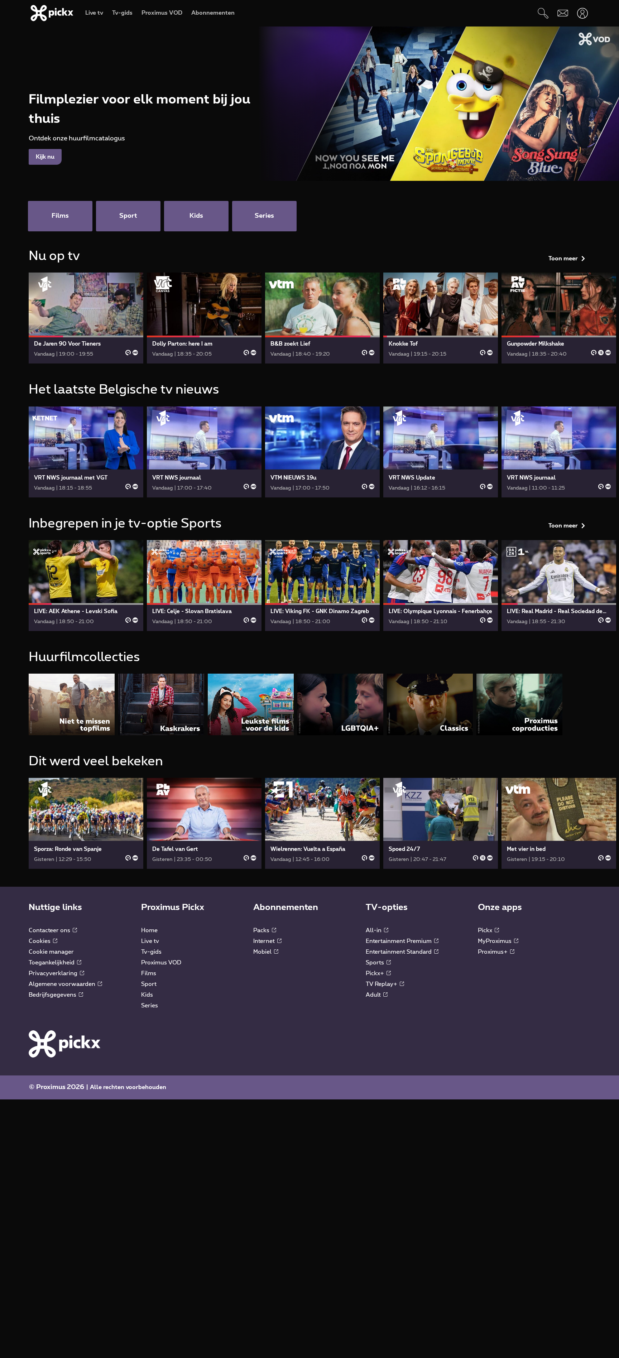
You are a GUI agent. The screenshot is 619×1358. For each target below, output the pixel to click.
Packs (262, 930)
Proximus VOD (161, 962)
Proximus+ (493, 952)
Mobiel (263, 952)
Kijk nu (45, 157)
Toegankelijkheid (52, 962)
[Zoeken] (543, 13)
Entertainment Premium (399, 941)
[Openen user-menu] (582, 13)
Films (148, 973)
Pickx (486, 930)
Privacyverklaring (54, 973)
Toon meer (563, 258)
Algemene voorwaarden (63, 984)
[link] (86, 318)
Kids (147, 995)
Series (149, 1005)
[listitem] (72, 704)
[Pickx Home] (64, 1043)
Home (149, 930)
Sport (149, 984)
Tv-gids (151, 952)
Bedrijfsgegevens (53, 995)
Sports (375, 962)
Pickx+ (375, 973)
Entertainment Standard (399, 952)
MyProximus (495, 941)
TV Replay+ (382, 984)
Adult (374, 995)
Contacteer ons (50, 930)
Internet (264, 941)
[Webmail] (562, 13)
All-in (374, 930)
